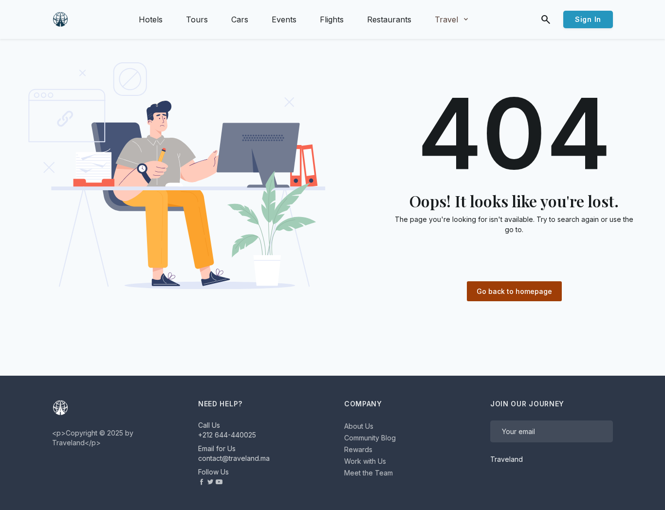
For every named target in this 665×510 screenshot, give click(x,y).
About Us (358, 426)
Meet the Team (368, 473)
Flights (332, 19)
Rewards (358, 449)
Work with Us (365, 461)
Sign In (588, 19)
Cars (239, 19)
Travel (452, 19)
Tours (197, 19)
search (546, 19)
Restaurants (389, 19)
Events (284, 19)
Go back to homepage (514, 291)
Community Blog (370, 438)
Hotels (151, 19)
